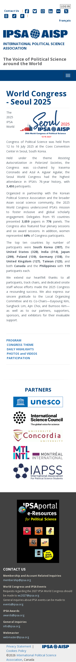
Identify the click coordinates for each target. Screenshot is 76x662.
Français (65, 20)
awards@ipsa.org (13, 615)
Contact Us (11, 11)
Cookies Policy (16, 651)
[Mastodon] (22, 15)
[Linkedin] (51, 11)
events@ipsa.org (13, 604)
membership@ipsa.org (17, 580)
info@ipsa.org (11, 626)
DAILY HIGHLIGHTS (20, 349)
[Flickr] (58, 11)
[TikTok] (14, 15)
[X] (66, 11)
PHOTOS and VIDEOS (22, 354)
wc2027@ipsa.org (28, 595)
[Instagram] (43, 11)
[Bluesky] (35, 11)
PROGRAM (13, 340)
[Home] (35, 29)
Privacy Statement (18, 646)
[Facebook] (27, 11)
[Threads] (6, 15)
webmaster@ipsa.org (16, 637)
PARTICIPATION (18, 358)
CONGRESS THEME (20, 345)
